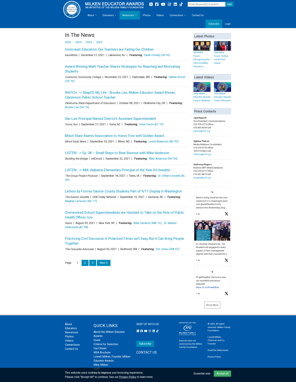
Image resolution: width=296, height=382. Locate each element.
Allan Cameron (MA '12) (147, 223)
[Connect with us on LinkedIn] (176, 4)
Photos (147, 15)
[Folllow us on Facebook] (157, 4)
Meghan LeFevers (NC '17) (81, 201)
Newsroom (128, 15)
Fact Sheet (100, 348)
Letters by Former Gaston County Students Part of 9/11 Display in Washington (123, 191)
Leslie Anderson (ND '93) (164, 141)
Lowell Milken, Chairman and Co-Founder (216, 340)
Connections (176, 15)
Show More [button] (212, 305)
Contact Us (198, 15)
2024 (89, 42)
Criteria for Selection (106, 344)
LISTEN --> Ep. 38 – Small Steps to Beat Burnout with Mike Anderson (117, 153)
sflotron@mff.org (202, 154)
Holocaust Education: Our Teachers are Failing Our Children (109, 49)
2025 (78, 42)
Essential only (202, 373)
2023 (99, 42)
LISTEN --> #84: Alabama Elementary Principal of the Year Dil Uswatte (117, 170)
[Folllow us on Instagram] (170, 4)
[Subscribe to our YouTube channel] (163, 4)
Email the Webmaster (218, 350)
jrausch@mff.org (201, 131)
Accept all (222, 373)
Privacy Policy (214, 356)
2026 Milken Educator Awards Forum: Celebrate (202, 97)
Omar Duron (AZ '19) (151, 124)
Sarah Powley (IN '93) (157, 55)
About (91, 15)
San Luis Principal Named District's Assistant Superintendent (110, 119)
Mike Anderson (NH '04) (163, 158)
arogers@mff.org (202, 177)
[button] (212, 203)
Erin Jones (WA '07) (167, 249)
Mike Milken (101, 364)
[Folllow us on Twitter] (151, 4)
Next (103, 262)
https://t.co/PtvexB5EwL (208, 287)
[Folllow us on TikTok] (181, 4)
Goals (97, 340)
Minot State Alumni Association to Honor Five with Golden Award (114, 136)
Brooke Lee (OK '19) (77, 107)
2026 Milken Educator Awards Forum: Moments (222, 97)
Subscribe (213, 23)
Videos (160, 15)
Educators (108, 15)
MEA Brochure (102, 352)
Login (228, 23)
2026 (68, 42)
